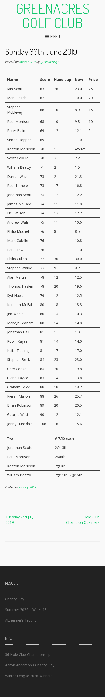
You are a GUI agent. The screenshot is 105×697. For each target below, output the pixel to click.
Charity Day (14, 599)
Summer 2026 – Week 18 (26, 609)
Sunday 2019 (27, 487)
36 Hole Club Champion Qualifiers (82, 520)
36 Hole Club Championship (27, 654)
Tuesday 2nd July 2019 (19, 520)
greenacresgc (50, 62)
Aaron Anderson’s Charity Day (29, 665)
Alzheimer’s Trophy (20, 620)
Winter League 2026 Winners (28, 675)
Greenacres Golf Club (52, 15)
